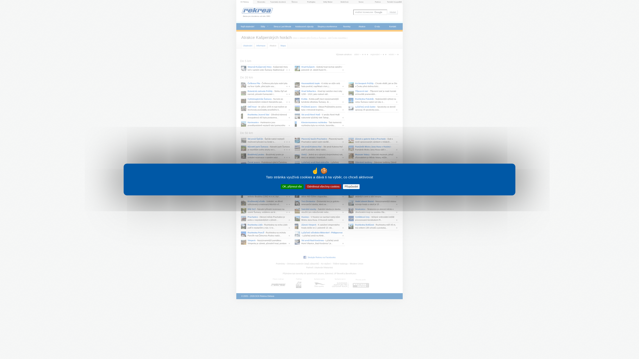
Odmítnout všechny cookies (323, 186)
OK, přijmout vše (292, 186)
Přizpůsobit (351, 186)
